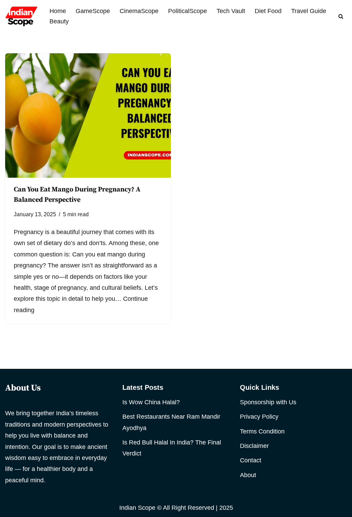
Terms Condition (262, 431)
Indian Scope (137, 507)
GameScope (93, 11)
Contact (250, 460)
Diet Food (268, 11)
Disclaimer (254, 445)
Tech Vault (231, 11)
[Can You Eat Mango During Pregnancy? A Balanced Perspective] (88, 115)
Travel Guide (308, 11)
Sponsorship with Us (268, 402)
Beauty (59, 21)
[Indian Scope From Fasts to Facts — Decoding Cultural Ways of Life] (21, 16)
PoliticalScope (187, 11)
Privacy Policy (259, 416)
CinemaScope (139, 11)
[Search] (340, 16)
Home (58, 11)
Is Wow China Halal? (151, 402)
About (248, 475)
